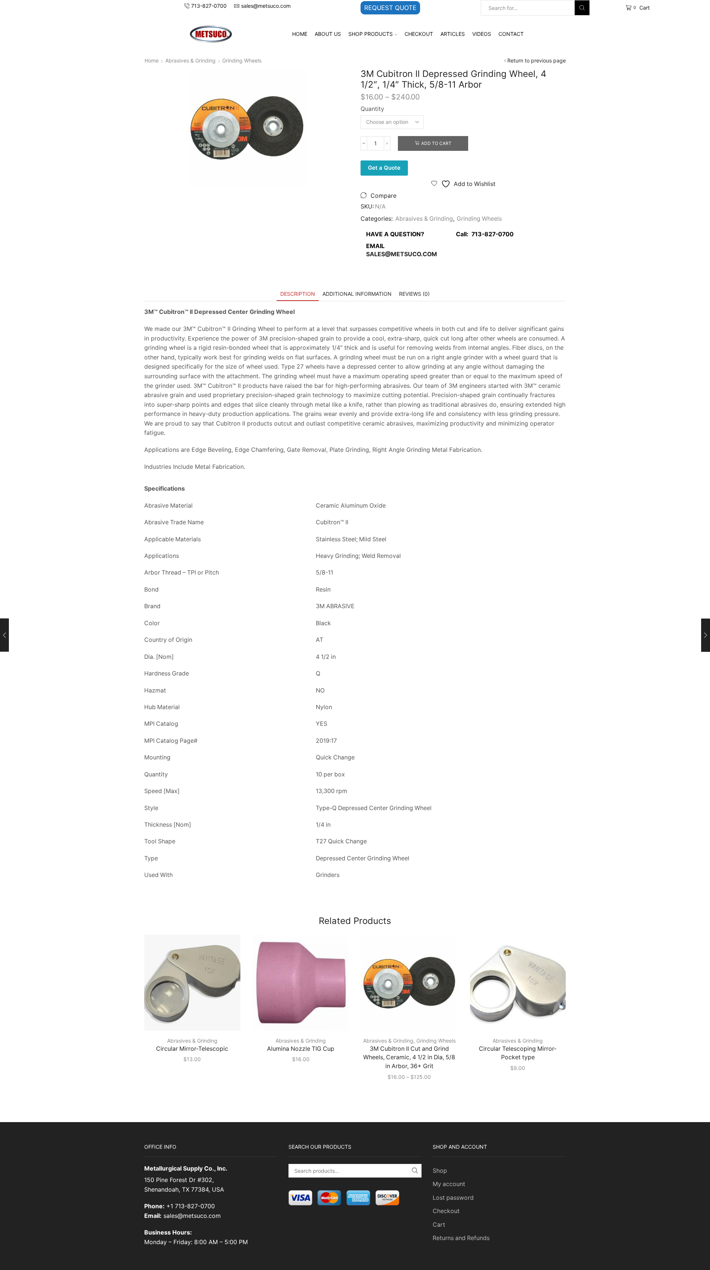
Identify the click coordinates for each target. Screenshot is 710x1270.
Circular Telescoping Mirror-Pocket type (518, 1053)
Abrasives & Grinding (190, 60)
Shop (440, 1170)
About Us (328, 34)
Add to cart (436, 143)
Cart (439, 1224)
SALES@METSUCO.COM (401, 254)
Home (299, 34)
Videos (481, 34)
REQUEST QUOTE (390, 7)
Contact (511, 34)
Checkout (419, 34)
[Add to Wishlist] (224, 1018)
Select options (196, 1018)
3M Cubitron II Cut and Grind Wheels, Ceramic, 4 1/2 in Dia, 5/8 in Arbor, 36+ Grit (409, 1057)
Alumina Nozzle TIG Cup (300, 1048)
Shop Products (370, 34)
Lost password (453, 1197)
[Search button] (582, 7)
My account (449, 1184)
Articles (452, 34)
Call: (483, 234)
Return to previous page (536, 60)
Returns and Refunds (461, 1238)
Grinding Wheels (241, 60)
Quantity (372, 108)
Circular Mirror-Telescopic (192, 1048)
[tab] (298, 294)
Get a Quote (384, 167)
